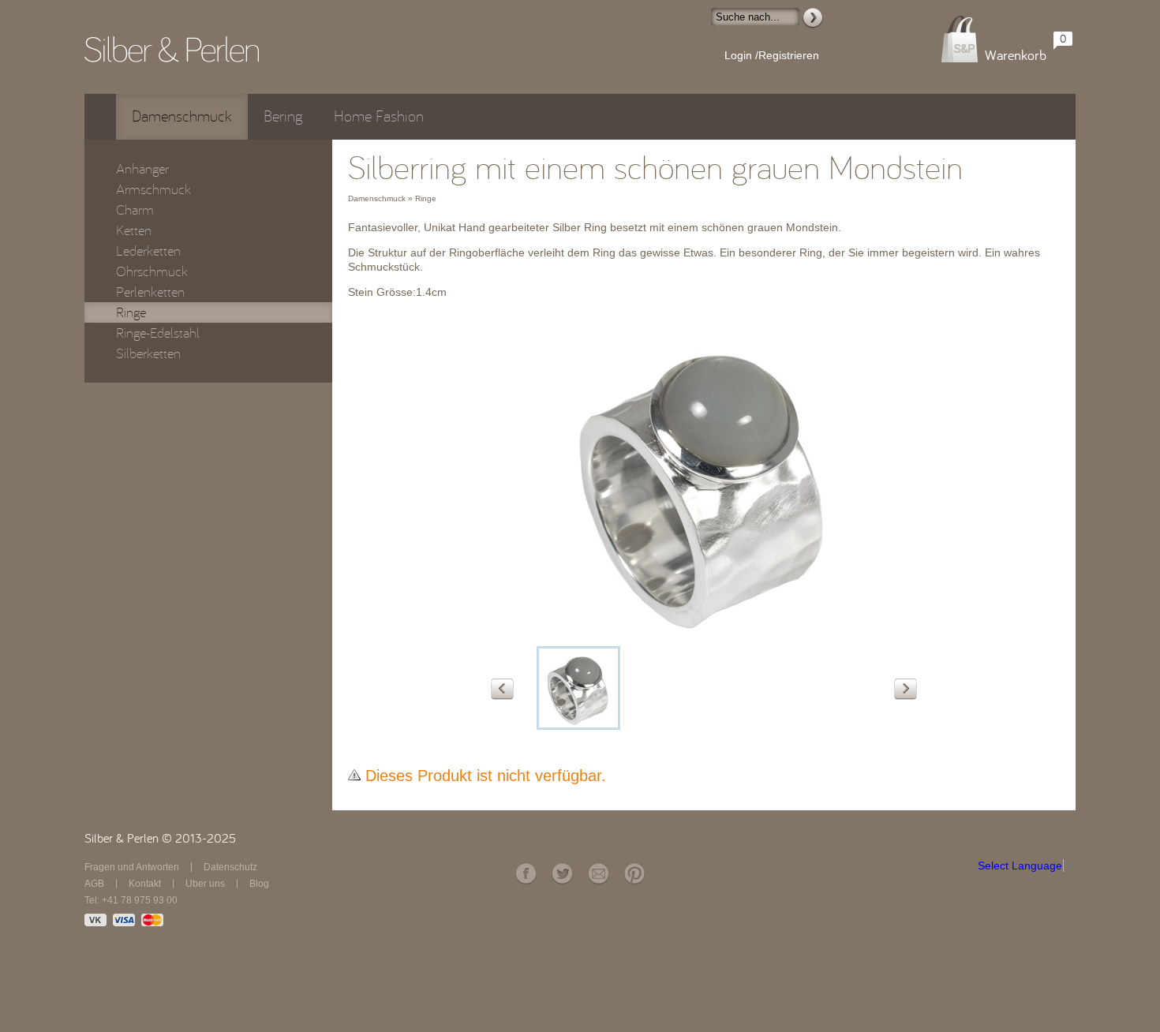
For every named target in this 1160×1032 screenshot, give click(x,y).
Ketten (134, 230)
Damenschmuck (182, 116)
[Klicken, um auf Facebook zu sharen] (526, 874)
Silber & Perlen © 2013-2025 (160, 839)
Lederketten (148, 251)
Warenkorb (1015, 55)
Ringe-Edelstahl (158, 333)
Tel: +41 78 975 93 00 (131, 900)
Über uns (205, 883)
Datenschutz (230, 867)
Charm (135, 210)
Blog (259, 883)
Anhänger (142, 169)
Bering (283, 116)
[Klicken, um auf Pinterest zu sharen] (634, 874)
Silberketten (148, 353)
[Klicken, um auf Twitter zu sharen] (562, 874)
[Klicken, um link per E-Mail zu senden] (598, 874)
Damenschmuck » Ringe (392, 198)
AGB (94, 883)
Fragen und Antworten (131, 867)
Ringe (131, 312)
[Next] (905, 689)
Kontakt (145, 883)
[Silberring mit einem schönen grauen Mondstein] (704, 634)
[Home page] (171, 49)
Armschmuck (153, 189)
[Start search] (813, 18)
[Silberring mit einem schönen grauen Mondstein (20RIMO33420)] (578, 688)
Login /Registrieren (771, 55)
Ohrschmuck (152, 271)
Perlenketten (150, 292)
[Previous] (502, 689)
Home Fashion (379, 116)
